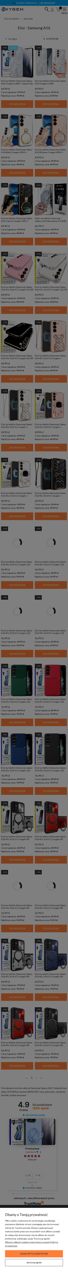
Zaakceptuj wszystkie (34, 1253)
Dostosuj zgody (34, 1262)
